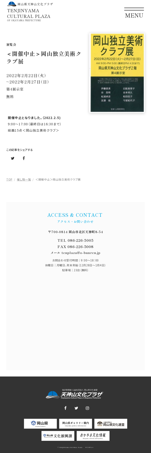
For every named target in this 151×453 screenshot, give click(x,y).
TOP (9, 179)
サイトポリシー (89, 447)
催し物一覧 (24, 179)
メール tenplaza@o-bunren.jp (75, 252)
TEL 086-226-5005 (75, 240)
